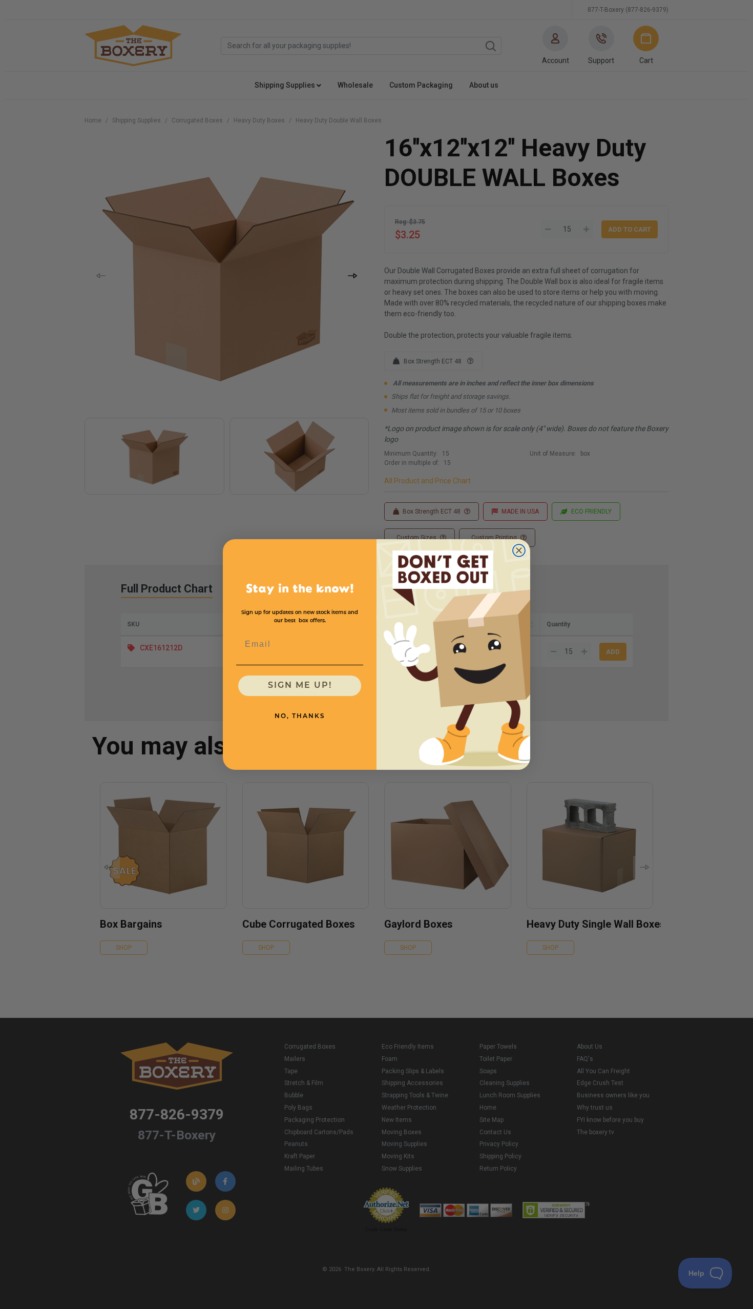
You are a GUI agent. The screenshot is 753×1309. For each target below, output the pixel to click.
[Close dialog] (519, 550)
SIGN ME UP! (300, 686)
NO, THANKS (300, 716)
